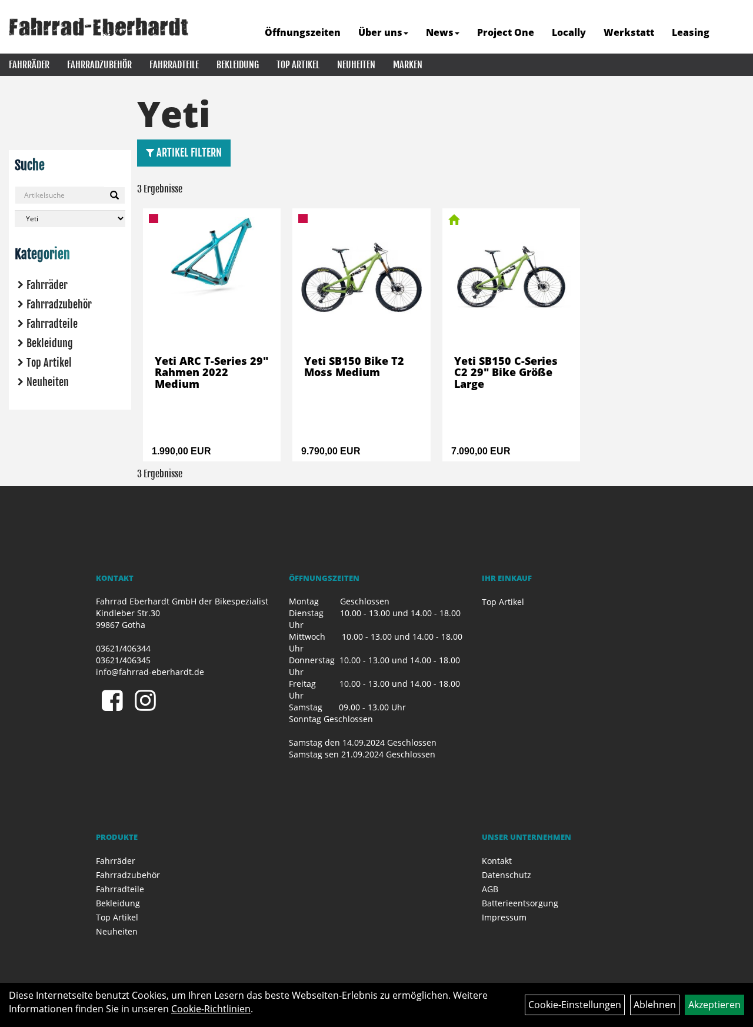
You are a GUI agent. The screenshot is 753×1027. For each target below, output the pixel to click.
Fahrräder (29, 65)
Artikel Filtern (188, 152)
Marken (407, 65)
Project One (505, 32)
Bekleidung (237, 65)
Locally (569, 32)
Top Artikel (297, 65)
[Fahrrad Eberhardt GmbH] (98, 27)
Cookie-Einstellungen (574, 1004)
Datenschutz (506, 874)
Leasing (690, 32)
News (440, 32)
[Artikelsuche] (731, 33)
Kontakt (497, 860)
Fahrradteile (174, 65)
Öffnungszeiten (303, 32)
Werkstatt (629, 32)
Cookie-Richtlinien (211, 1008)
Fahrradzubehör (99, 65)
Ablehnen (655, 1004)
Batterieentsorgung (520, 903)
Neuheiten (356, 65)
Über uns (380, 32)
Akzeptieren (714, 1004)
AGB (490, 889)
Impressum (504, 917)
